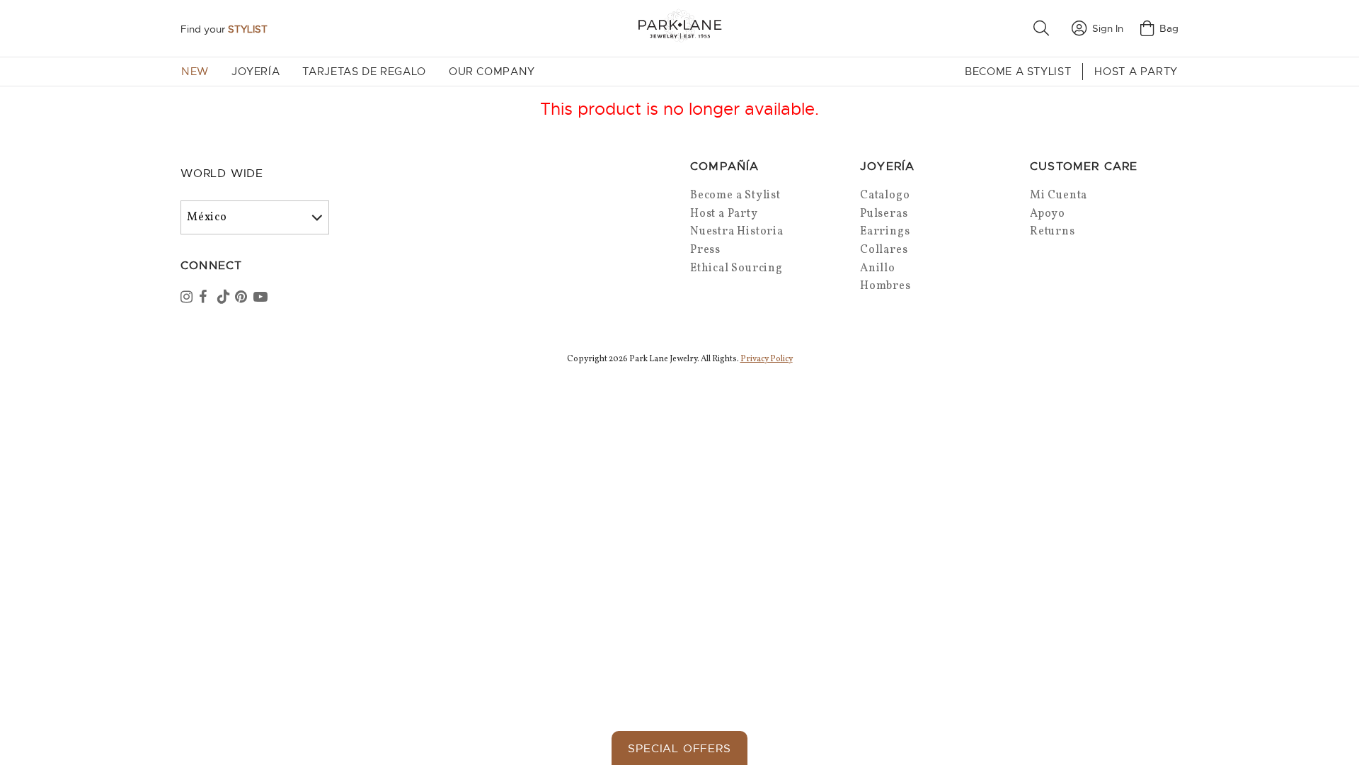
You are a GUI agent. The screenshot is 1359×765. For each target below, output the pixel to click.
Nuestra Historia (737, 231)
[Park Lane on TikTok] (225, 298)
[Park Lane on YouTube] (261, 298)
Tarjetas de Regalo (364, 71)
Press (705, 250)
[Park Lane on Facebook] (206, 298)
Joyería (255, 71)
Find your (224, 29)
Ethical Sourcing (736, 268)
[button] (1044, 28)
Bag (1169, 28)
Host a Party (1136, 71)
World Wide (221, 173)
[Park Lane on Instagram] (188, 298)
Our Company (492, 71)
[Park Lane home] (679, 28)
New (195, 71)
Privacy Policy (766, 359)
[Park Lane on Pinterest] (243, 298)
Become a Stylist (1018, 71)
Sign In (1107, 28)
